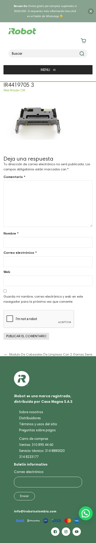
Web (6, 272)
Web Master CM (14, 90)
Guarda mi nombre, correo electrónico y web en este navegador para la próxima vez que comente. (43, 299)
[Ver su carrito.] (48, 41)
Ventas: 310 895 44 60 (36, 445)
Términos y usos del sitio (38, 424)
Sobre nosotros (31, 412)
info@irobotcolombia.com (35, 511)
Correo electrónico (20, 253)
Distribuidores (30, 418)
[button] (86, 513)
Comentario (14, 177)
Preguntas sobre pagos (37, 430)
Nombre (10, 233)
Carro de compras (33, 439)
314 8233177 (29, 457)
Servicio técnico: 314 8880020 (42, 451)
